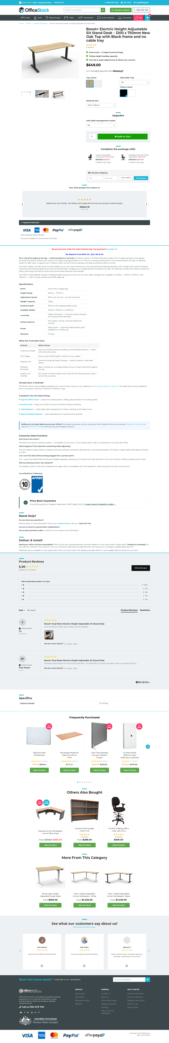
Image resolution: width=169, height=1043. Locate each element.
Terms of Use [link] (132, 1004)
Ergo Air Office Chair (30, 400)
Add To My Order (104, 162)
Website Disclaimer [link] (109, 1004)
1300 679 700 (112, 2)
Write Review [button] (141, 568)
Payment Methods (31, 223)
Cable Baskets (27, 409)
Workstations (89, 18)
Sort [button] (21, 610)
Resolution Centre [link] (82, 1000)
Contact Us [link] (105, 994)
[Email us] (21, 1012)
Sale (140, 18)
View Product (39, 770)
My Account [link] (80, 994)
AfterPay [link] (78, 1004)
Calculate (141, 178)
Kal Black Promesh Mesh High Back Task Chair (139, 156)
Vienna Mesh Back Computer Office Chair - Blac (105, 157)
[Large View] (26, 94)
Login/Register (142, 2)
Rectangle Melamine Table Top (106, 386)
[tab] (84, 222)
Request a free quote (134, 424)
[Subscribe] (147, 979)
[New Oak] (90, 83)
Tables (71, 18)
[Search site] (103, 10)
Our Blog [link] (104, 1007)
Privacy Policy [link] (133, 1007)
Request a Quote (122, 10)
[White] (98, 83)
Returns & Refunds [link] (135, 997)
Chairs (39, 18)
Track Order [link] (79, 997)
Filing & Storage (54, 18)
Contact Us (59, 2)
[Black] (123, 93)
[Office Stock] (34, 10)
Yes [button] (65, 644)
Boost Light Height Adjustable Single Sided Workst (50, 896)
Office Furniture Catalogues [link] (107, 1012)
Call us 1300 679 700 (33, 1007)
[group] (31, 567)
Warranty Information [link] (136, 1000)
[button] (118, 46)
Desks (28, 18)
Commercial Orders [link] (109, 1000)
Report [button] (70, 644)
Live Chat (126, 2)
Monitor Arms (27, 404)
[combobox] (82, 10)
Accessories (127, 18)
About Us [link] (105, 997)
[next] (148, 746)
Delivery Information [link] (135, 994)
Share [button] (75, 644)
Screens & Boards (108, 18)
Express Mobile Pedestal (31, 414)
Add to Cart (124, 136)
